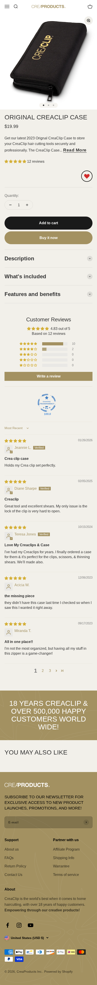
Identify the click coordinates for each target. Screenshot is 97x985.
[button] (16, 161)
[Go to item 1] (43, 105)
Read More (75, 150)
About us (12, 849)
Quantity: (12, 195)
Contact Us (13, 875)
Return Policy (15, 866)
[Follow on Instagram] (19, 925)
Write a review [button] (48, 376)
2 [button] (43, 671)
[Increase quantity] (27, 204)
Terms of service (66, 875)
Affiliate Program (66, 849)
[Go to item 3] (53, 105)
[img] (15, 441)
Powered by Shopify (58, 971)
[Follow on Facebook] (8, 925)
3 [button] (50, 671)
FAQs (9, 858)
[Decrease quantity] (10, 204)
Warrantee (61, 866)
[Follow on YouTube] (31, 925)
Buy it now (48, 238)
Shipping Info (63, 858)
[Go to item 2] (48, 105)
